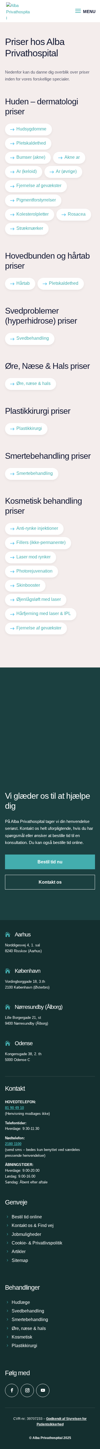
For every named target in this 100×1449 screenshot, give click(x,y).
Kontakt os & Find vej (33, 1225)
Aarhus (23, 934)
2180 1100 (13, 1144)
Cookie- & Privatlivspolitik (37, 1243)
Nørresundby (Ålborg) (38, 1007)
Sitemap (20, 1260)
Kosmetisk (22, 1337)
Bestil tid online (27, 1216)
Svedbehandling (28, 1311)
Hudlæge (21, 1302)
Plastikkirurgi (24, 1345)
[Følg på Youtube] (42, 1390)
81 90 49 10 (14, 1108)
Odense (23, 1043)
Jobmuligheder (26, 1234)
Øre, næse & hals (29, 1328)
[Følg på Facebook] (11, 1390)
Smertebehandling (30, 1319)
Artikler (19, 1251)
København (27, 971)
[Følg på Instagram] (27, 1390)
